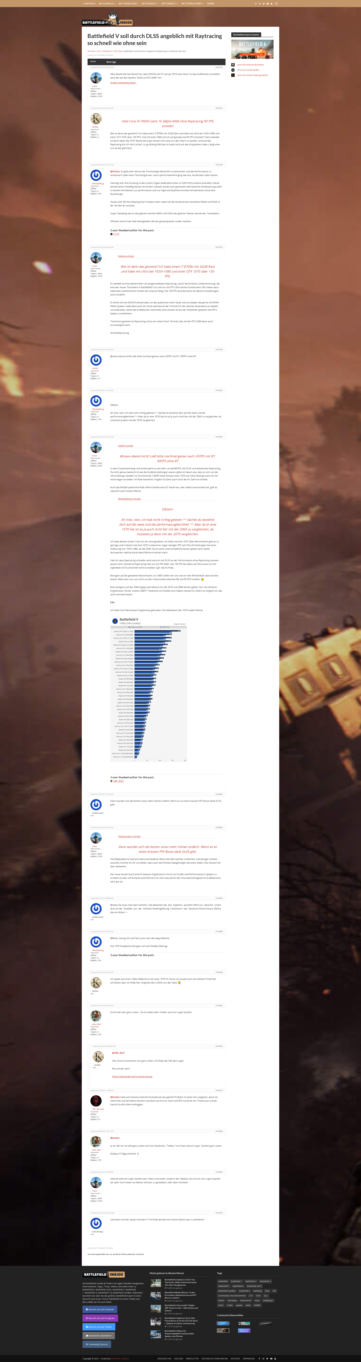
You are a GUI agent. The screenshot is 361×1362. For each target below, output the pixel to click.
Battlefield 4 (91, 1292)
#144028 (219, 1131)
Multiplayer (268, 1300)
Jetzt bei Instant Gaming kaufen (252, 75)
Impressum (249, 1358)
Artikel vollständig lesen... (123, 82)
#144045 (219, 1172)
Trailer (230, 1305)
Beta (267, 1291)
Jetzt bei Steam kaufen (248, 69)
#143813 (219, 390)
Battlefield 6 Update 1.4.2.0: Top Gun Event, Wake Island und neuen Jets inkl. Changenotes (181, 1282)
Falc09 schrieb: (125, 445)
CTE (251, 1295)
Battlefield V (149, 3)
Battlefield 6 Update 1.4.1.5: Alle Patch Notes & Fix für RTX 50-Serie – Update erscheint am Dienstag (181, 1321)
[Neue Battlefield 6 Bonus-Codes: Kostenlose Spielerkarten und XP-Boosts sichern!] (156, 1295)
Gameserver (245, 1300)
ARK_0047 (118, 781)
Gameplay (232, 1300)
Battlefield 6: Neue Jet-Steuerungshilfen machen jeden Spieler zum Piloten (179, 1333)
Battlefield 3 (104, 1292)
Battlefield (223, 1281)
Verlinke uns (164, 1358)
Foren (99, 51)
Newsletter (192, 1358)
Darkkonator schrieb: (129, 836)
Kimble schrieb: (126, 256)
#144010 (219, 1046)
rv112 (116, 234)
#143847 (219, 437)
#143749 (219, 164)
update (239, 1305)
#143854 (219, 827)
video (248, 1305)
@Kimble (115, 171)
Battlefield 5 (223, 1286)
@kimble (115, 1137)
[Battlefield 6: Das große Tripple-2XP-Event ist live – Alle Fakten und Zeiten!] (156, 1308)
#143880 (219, 931)
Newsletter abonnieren (100, 1335)
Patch (221, 1305)
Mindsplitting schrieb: (129, 498)
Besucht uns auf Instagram (102, 1318)
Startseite (89, 3)
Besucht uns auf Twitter (100, 1326)
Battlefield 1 (169, 3)
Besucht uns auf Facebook (101, 1309)
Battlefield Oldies (192, 3)
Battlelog (257, 1291)
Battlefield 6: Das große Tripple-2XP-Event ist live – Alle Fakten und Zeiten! (181, 1308)
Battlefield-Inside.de (120, 1358)
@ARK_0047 (118, 1052)
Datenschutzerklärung (215, 1358)
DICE (258, 1295)
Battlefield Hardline (122, 1292)
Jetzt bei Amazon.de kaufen (250, 64)
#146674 (219, 1213)
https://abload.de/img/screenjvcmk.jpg (132, 1076)
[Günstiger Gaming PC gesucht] (244, 1330)
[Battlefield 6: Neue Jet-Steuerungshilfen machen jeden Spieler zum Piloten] (156, 1334)
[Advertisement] (228, 17)
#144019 (219, 1090)
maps (257, 1300)
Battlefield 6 (106, 3)
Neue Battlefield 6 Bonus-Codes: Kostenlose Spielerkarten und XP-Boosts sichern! (181, 1295)
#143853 (219, 794)
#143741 (219, 108)
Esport (221, 1300)
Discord (178, 1358)
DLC (266, 1295)
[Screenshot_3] (148, 689)
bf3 (274, 1291)
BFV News (118, 51)
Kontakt (235, 1358)
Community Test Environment (232, 1295)
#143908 (219, 972)
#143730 (219, 67)
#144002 (219, 1005)
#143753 (219, 247)
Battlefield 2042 (128, 3)
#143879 (219, 898)
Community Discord (98, 1344)
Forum (210, 3)
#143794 (219, 349)
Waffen (257, 1305)
